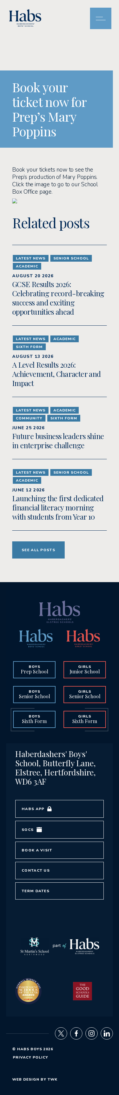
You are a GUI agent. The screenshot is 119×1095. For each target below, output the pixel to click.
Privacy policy (30, 1057)
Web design (25, 1079)
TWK (52, 1079)
